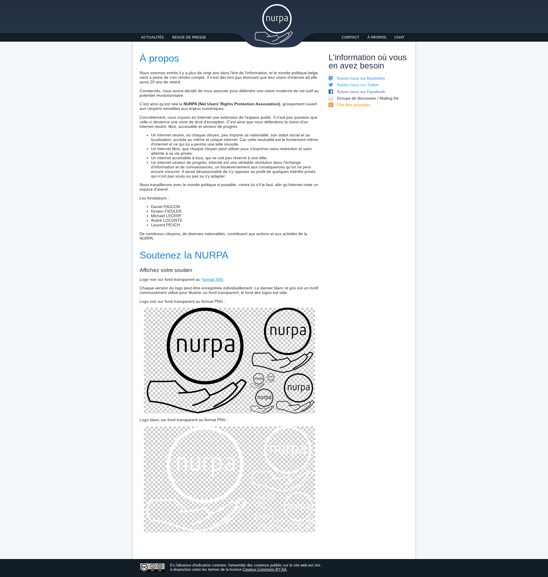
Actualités (152, 37)
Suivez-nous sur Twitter (358, 84)
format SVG (212, 279)
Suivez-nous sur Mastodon (361, 78)
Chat (399, 37)
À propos (376, 37)
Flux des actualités (353, 104)
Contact (350, 37)
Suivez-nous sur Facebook (361, 91)
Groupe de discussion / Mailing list (367, 98)
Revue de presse (189, 37)
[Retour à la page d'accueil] (274, 43)
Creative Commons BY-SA (265, 569)
